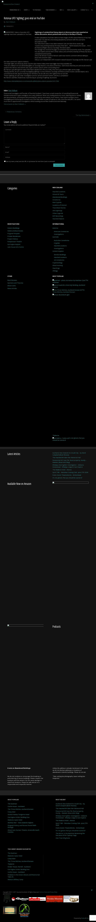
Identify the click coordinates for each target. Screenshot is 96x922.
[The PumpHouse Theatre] (20, 899)
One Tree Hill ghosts (63, 838)
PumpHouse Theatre (14, 241)
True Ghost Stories (59, 208)
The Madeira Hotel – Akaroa (62, 470)
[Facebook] (93, 3)
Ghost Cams (11, 286)
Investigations (59, 234)
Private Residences (13, 236)
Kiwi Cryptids (57, 202)
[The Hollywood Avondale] (10, 910)
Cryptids (57, 243)
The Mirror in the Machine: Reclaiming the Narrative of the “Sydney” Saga (70, 834)
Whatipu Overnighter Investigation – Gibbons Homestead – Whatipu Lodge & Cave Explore (68, 466)
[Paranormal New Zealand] (11, 3)
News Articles (12, 288)
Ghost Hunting (57, 265)
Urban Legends (57, 213)
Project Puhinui (12, 239)
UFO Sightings (57, 210)
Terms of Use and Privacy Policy (48, 892)
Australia (55, 237)
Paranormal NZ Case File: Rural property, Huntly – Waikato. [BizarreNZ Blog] (69, 461)
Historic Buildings (13, 228)
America (55, 228)
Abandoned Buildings (59, 197)
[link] (92, 10)
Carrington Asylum (13, 244)
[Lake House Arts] (37, 899)
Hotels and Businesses (15, 231)
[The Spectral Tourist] (24, 910)
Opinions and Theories (15, 283)
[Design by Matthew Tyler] (7, 899)
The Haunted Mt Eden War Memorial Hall (66, 457)
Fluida (83, 918)
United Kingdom (58, 251)
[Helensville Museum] (71, 899)
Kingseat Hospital (13, 233)
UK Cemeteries (59, 260)
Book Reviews (12, 280)
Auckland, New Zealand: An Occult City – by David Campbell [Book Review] (70, 805)
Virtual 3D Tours (58, 194)
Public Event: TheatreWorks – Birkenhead (66, 475)
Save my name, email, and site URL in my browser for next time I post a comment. (30, 161)
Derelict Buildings (60, 255)
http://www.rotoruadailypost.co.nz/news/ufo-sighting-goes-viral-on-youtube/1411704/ (31, 81)
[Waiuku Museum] (54, 899)
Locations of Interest (59, 205)
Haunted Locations (58, 192)
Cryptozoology (57, 263)
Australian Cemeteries (61, 240)
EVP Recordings (57, 216)
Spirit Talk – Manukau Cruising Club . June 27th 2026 (70, 472)
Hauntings (56, 268)
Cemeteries (56, 200)
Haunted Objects (58, 219)
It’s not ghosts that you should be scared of (67, 478)
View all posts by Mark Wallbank (15, 104)
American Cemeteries (61, 231)
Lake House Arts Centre (15, 247)
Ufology (55, 271)
